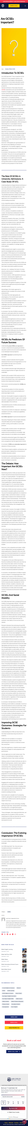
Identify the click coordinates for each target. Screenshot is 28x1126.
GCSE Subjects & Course (7, 993)
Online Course (19, 998)
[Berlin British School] (24, 970)
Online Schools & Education (17, 1001)
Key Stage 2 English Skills (7, 998)
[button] (14, 5)
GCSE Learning (11, 990)
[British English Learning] (24, 950)
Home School (18, 993)
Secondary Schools (16, 1004)
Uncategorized (5, 1006)
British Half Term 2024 (6, 954)
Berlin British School (6, 969)
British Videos (4, 959)
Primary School (5, 1004)
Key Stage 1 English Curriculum (9, 996)
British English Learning (7, 949)
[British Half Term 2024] (24, 955)
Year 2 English (14, 1006)
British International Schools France (9, 964)
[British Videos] (24, 960)
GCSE (9, 911)
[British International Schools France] (24, 965)
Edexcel (18, 988)
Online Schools (5, 1001)
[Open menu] (25, 6)
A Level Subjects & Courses (8, 988)
